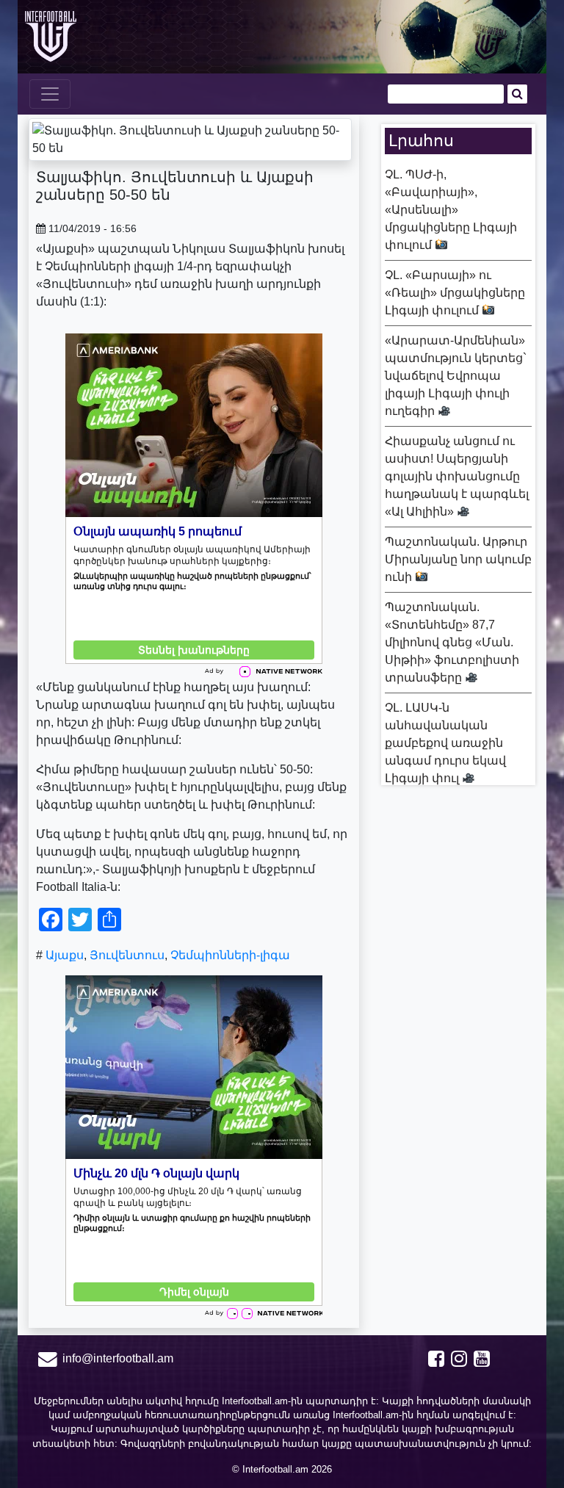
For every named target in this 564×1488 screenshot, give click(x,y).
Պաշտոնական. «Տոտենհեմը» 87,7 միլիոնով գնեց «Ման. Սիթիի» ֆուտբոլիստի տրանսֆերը (452, 642)
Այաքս (65, 955)
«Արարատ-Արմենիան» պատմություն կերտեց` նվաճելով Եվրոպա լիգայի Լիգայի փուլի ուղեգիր (456, 375)
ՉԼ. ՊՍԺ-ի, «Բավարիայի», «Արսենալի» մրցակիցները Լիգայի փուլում (451, 209)
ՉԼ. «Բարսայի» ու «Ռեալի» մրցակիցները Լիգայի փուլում (455, 293)
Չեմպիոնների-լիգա (230, 955)
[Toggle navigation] (49, 94)
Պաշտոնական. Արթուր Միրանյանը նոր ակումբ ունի (458, 559)
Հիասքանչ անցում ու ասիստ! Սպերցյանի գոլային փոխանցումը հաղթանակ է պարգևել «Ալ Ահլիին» (457, 476)
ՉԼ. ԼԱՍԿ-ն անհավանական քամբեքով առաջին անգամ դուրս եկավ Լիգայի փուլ (445, 742)
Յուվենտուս (127, 955)
